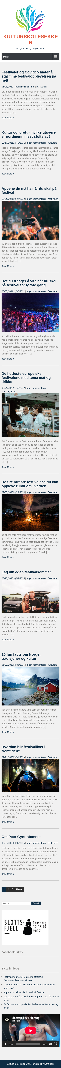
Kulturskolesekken (30, 39)
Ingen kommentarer (25, 86)
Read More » (8, 117)
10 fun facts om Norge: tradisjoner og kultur (21, 657)
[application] (31, 1030)
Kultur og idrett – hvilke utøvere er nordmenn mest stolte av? (29, 135)
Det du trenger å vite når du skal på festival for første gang (29, 283)
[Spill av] (5, 1044)
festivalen (41, 86)
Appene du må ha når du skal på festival (24, 992)
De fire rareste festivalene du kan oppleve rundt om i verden (30, 484)
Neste (19, 889)
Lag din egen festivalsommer (26, 572)
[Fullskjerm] (55, 1044)
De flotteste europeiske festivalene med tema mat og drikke (26, 378)
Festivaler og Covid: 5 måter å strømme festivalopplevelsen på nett (29, 76)
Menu (6, 56)
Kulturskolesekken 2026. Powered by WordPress (30, 1063)
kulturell (52, 142)
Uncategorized (9, 391)
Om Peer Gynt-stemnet (21, 837)
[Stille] (50, 1044)
